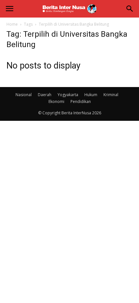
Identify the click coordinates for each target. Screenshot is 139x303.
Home (12, 24)
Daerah (44, 94)
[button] (130, 9)
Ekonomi (56, 101)
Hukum (90, 94)
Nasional (24, 94)
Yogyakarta (68, 94)
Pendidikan (80, 101)
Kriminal (110, 94)
